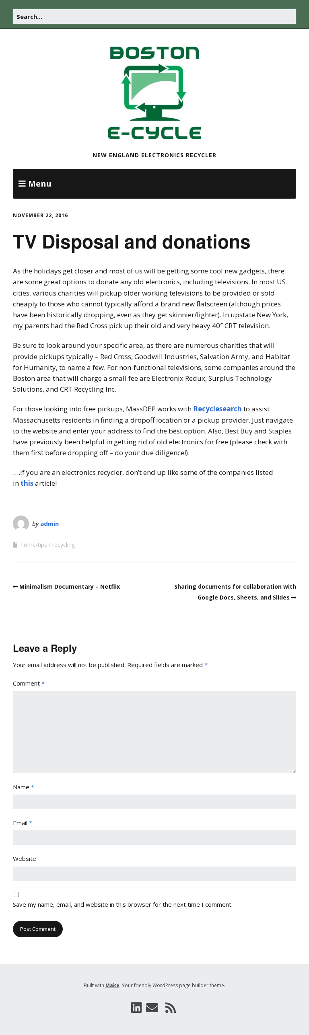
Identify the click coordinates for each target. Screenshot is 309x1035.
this (27, 483)
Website (24, 858)
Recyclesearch (217, 408)
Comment (29, 683)
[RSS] (170, 1007)
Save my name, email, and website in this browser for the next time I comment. (123, 904)
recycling (63, 544)
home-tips (34, 544)
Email (22, 823)
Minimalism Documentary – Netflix (69, 586)
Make (112, 985)
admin (49, 524)
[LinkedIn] (136, 1007)
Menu (40, 183)
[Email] (152, 1007)
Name (23, 787)
